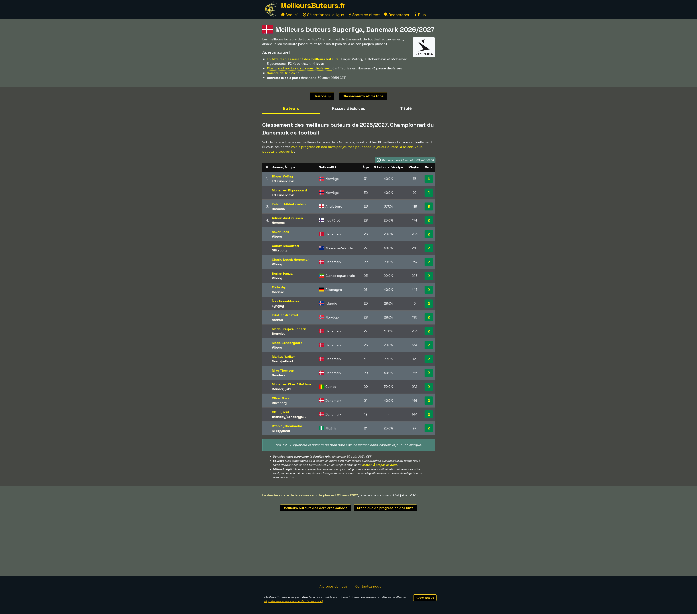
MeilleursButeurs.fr (312, 5)
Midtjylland (281, 431)
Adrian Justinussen (287, 218)
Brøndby (278, 333)
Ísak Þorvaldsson (285, 301)
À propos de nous (333, 586)
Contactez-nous (368, 586)
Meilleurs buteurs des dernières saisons (315, 508)
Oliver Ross (280, 398)
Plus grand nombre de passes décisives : (299, 68)
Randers (278, 375)
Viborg (277, 236)
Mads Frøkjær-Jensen (289, 329)
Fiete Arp (279, 287)
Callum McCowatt (285, 246)
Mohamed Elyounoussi (289, 190)
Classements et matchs (363, 96)
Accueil (291, 14)
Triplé (405, 108)
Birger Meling (282, 176)
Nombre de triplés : (282, 73)
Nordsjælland (282, 361)
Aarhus (277, 320)
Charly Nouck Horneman (290, 259)
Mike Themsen (283, 370)
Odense (278, 292)
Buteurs (291, 108)
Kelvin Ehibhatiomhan (289, 204)
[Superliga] (424, 54)
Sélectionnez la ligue (325, 14)
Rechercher (398, 14)
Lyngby (278, 306)
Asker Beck (280, 232)
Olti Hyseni (280, 412)
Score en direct (365, 14)
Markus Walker (283, 356)
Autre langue (425, 597)
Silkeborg (279, 250)
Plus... (422, 14)
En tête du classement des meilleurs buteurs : (303, 59)
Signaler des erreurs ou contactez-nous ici (293, 601)
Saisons (320, 96)
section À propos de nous (379, 465)
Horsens (278, 209)
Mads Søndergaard (287, 343)
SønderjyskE (282, 389)
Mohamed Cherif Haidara (291, 384)
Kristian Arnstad (285, 315)
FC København (283, 181)
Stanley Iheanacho (287, 426)
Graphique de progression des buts (385, 508)
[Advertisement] (348, 549)
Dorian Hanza (282, 273)
